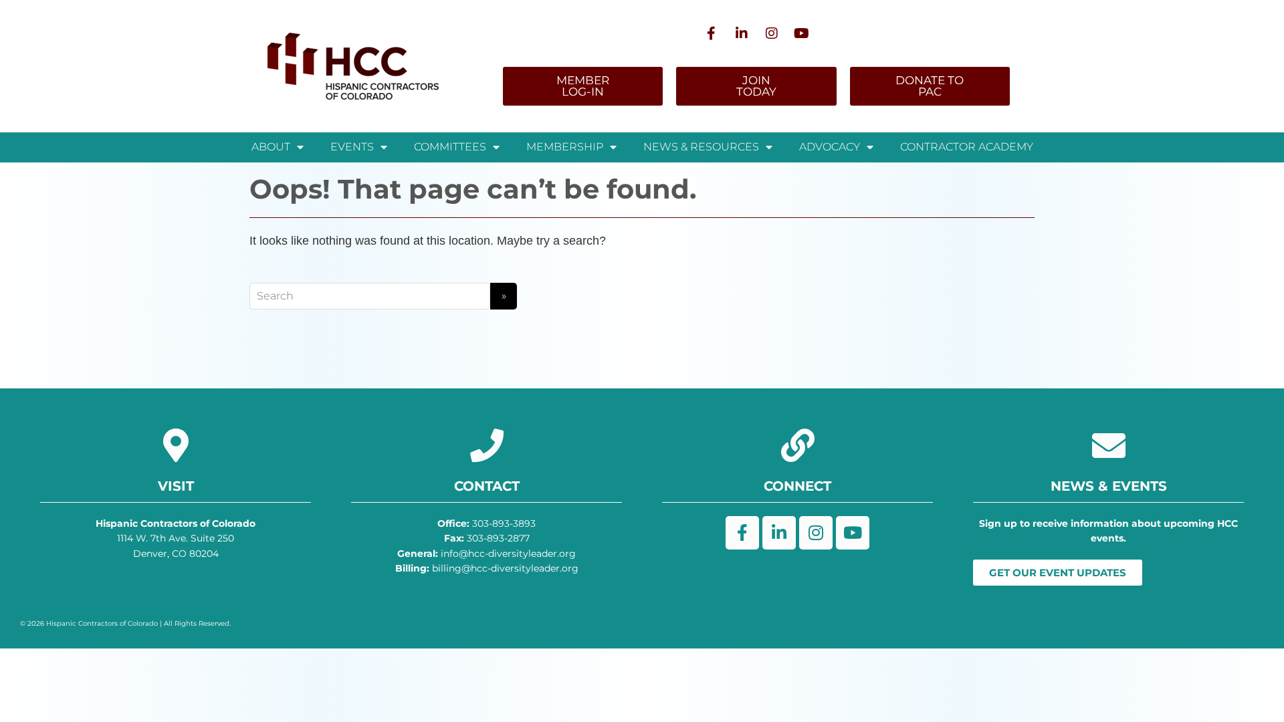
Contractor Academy (966, 146)
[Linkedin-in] (741, 33)
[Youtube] (801, 33)
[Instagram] (771, 33)
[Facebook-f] (711, 33)
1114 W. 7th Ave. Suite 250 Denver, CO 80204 (175, 538)
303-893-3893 (486, 523)
